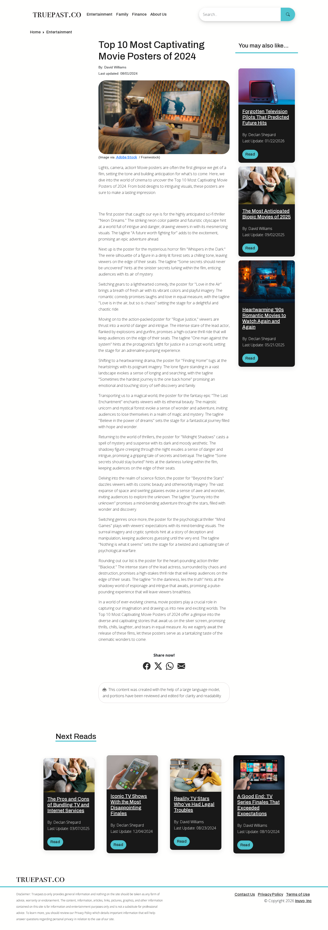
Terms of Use (298, 894)
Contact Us (245, 894)
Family (122, 14)
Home (35, 32)
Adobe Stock (126, 157)
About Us (158, 14)
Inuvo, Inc (303, 901)
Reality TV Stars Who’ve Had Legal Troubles (194, 804)
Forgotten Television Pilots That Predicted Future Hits (265, 117)
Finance (139, 14)
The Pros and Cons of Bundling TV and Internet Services (68, 804)
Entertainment (99, 14)
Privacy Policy (270, 894)
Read (250, 154)
